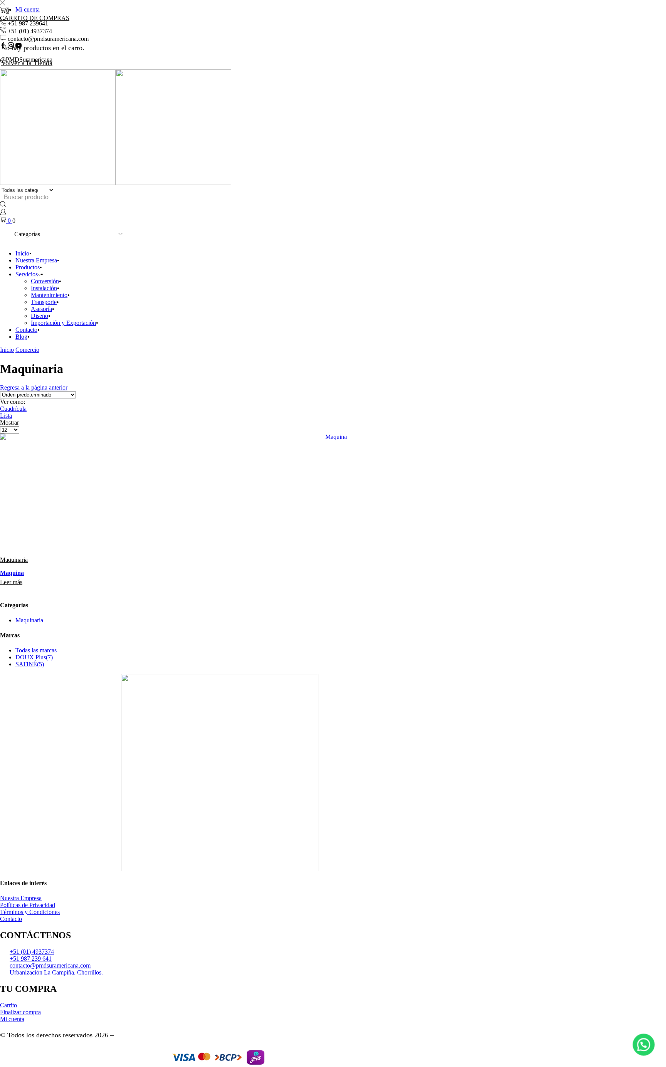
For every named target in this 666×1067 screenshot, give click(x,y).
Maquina (12, 573)
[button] (643, 1044)
